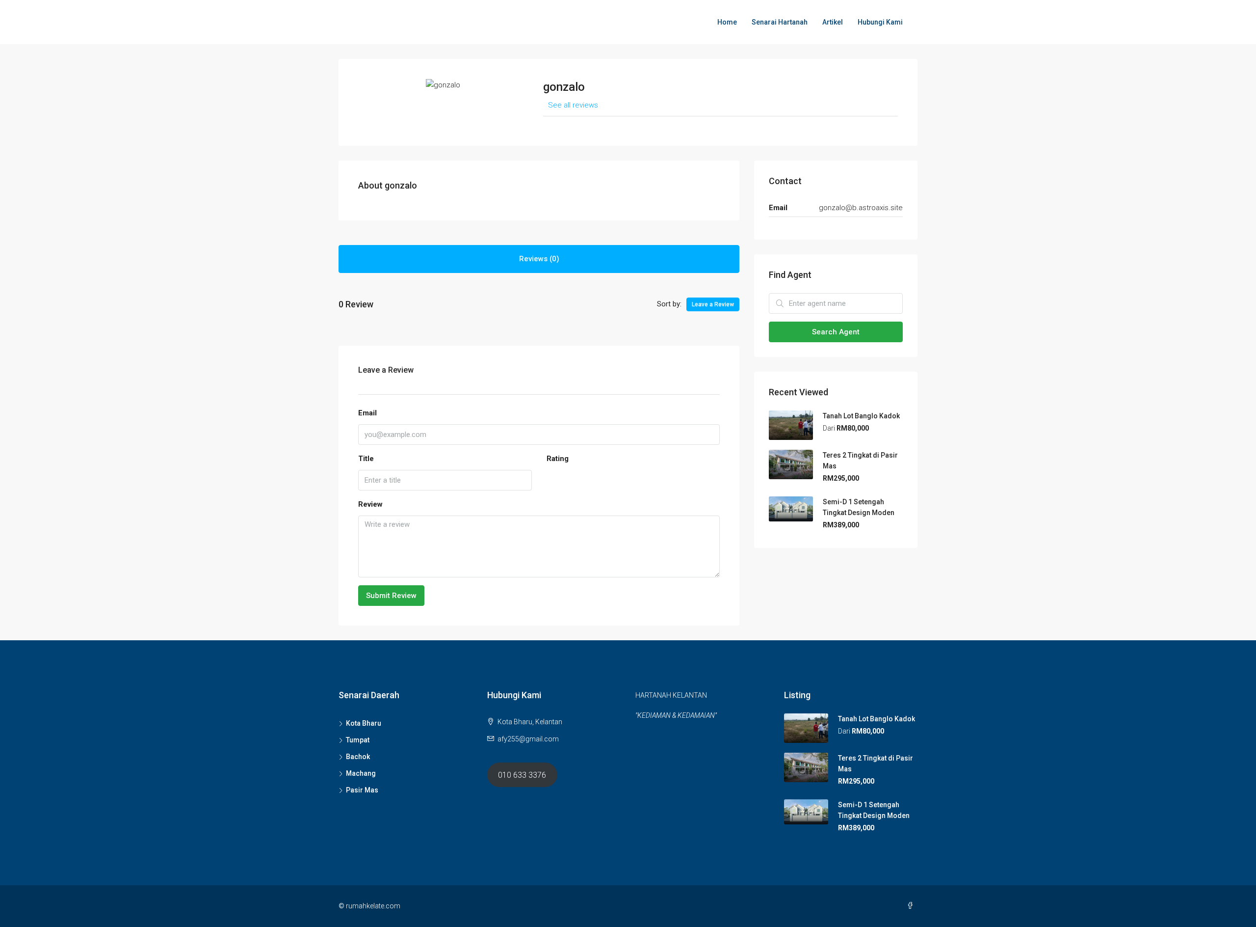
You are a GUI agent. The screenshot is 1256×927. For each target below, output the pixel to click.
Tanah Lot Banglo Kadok (861, 416)
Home (727, 22)
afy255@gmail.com (528, 739)
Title (366, 458)
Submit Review (391, 595)
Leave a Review (713, 304)
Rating (558, 458)
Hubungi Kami (880, 22)
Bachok (358, 757)
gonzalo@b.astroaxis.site (861, 207)
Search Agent (836, 331)
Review (370, 504)
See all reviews (573, 105)
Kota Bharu (363, 723)
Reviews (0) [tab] (539, 258)
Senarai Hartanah (780, 22)
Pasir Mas (362, 790)
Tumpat (357, 740)
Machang (361, 773)
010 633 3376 (522, 775)
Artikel (832, 22)
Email (367, 413)
